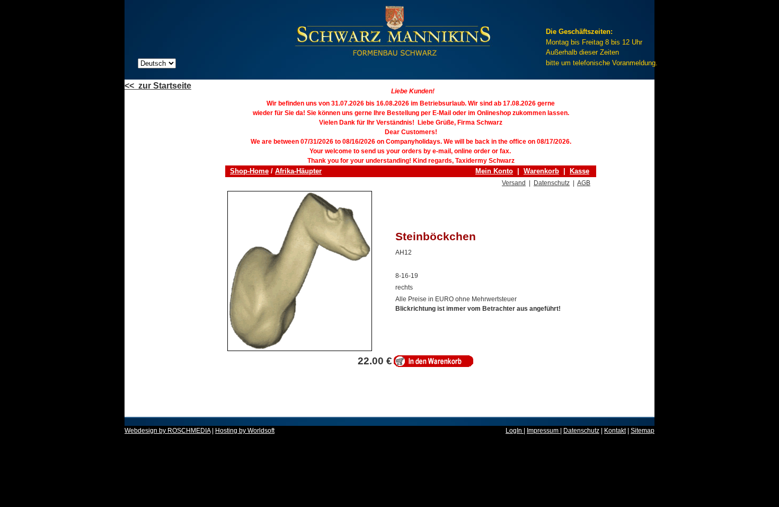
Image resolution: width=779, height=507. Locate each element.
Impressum (543, 430)
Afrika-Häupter (298, 171)
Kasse (579, 171)
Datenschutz (552, 183)
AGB (583, 183)
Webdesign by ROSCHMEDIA (167, 430)
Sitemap (642, 430)
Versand (514, 183)
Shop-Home (249, 171)
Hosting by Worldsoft (245, 430)
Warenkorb (541, 171)
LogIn (515, 430)
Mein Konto (494, 171)
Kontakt (615, 430)
